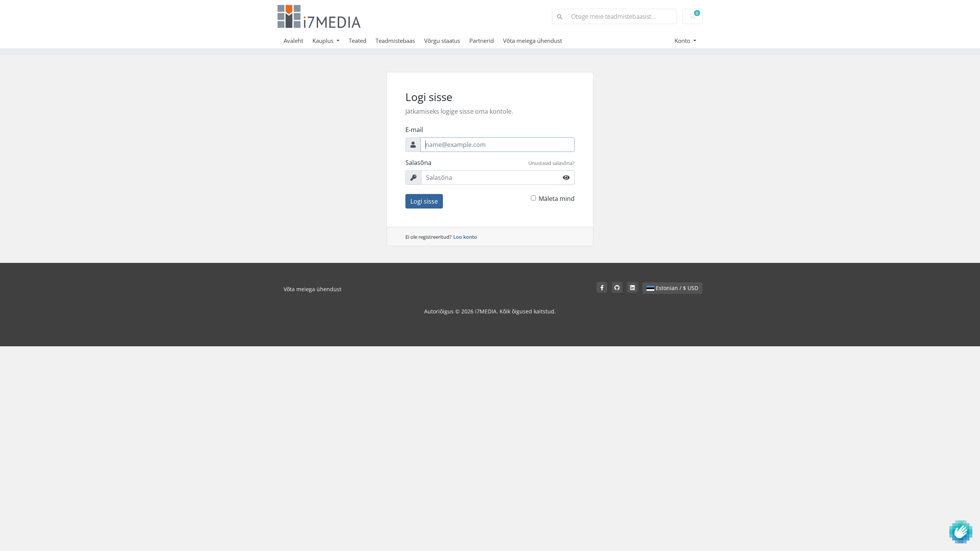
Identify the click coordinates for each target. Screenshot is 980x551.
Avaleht (293, 40)
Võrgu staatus (442, 40)
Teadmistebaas (395, 40)
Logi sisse (424, 201)
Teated (357, 40)
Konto (683, 40)
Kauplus (323, 40)
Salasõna (418, 162)
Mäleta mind (557, 198)
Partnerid (481, 40)
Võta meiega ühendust (532, 40)
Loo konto (465, 236)
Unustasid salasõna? (551, 163)
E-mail (414, 130)
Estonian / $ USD (676, 288)
